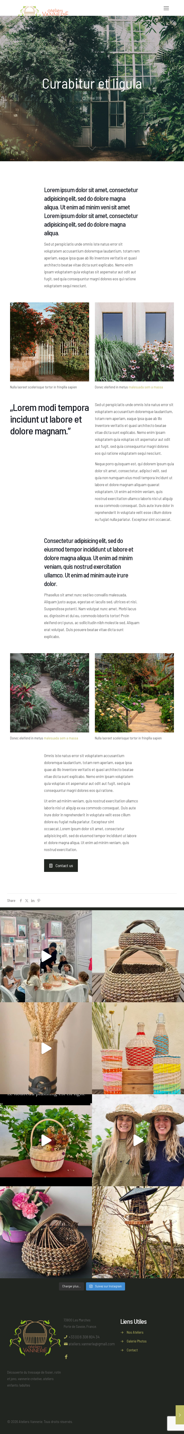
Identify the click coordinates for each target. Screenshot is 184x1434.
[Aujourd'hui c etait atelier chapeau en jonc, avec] (138, 1140)
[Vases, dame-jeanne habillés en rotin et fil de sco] (138, 1048)
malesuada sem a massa (146, 387)
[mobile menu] (166, 8)
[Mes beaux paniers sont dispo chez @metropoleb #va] (138, 956)
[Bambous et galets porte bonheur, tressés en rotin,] (46, 1048)
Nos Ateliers (135, 1332)
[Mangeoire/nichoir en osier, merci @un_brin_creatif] (138, 1232)
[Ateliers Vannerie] (43, 8)
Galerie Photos (137, 1341)
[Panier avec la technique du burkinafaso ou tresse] (46, 1232)
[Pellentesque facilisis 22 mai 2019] (180, 1414)
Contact (132, 1350)
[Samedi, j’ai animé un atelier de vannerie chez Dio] (46, 956)
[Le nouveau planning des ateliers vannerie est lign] (46, 1140)
